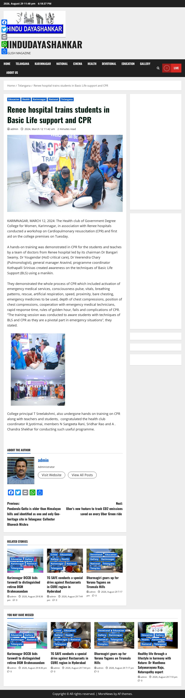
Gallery (145, 63)
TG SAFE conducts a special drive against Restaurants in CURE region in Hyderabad (65, 584)
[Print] (4, 36)
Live (176, 68)
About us (12, 72)
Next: (94, 508)
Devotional (109, 63)
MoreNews (105, 694)
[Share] (4, 51)
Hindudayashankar (43, 44)
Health (92, 63)
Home (7, 63)
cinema (77, 63)
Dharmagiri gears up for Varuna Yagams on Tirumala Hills (103, 582)
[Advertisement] (156, 152)
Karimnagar (43, 63)
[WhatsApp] (4, 44)
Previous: (34, 513)
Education (128, 63)
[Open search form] (158, 68)
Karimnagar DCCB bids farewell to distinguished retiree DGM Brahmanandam (23, 584)
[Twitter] (4, 29)
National (62, 63)
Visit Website (51, 475)
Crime (54, 554)
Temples (95, 568)
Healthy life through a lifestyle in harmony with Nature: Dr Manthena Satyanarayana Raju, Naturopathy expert (154, 662)
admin (14, 129)
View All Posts (82, 475)
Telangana (22, 63)
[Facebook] (4, 22)
